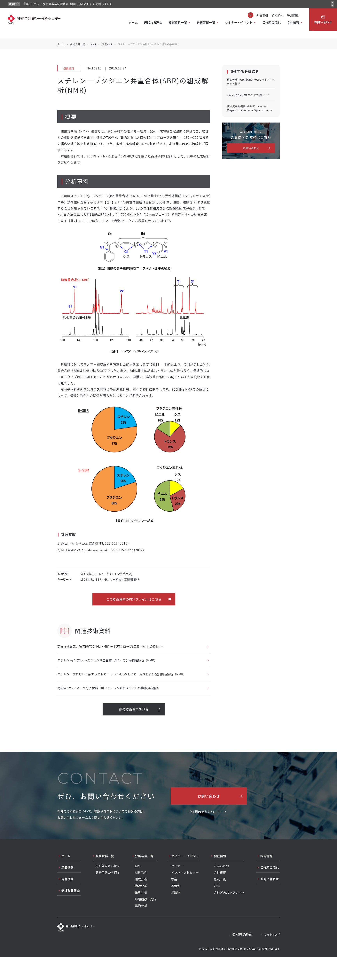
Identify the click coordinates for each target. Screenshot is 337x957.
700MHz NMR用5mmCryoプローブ (248, 95)
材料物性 (141, 872)
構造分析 (141, 886)
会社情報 (293, 22)
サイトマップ (272, 934)
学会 (174, 879)
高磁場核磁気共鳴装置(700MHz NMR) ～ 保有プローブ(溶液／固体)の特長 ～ (110, 646)
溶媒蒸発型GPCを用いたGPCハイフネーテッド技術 (251, 81)
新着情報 (262, 15)
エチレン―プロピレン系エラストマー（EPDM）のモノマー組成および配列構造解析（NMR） (121, 674)
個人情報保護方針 (242, 934)
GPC (138, 866)
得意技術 (277, 15)
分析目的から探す (108, 872)
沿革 (217, 886)
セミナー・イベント (239, 22)
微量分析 (141, 892)
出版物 (175, 892)
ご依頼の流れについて (204, 811)
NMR (93, 44)
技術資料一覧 (178, 22)
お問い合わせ (323, 19)
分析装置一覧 (206, 22)
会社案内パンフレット (229, 892)
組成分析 (141, 879)
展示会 (175, 886)
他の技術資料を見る (133, 709)
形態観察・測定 (145, 899)
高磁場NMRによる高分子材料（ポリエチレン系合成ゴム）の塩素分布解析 (108, 688)
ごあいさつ (221, 866)
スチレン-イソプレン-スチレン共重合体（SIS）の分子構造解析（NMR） (107, 660)
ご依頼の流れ (271, 22)
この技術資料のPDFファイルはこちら (133, 599)
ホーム (133, 22)
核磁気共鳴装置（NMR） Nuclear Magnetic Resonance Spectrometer (249, 108)
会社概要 (220, 872)
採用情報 (293, 15)
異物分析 (141, 905)
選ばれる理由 (153, 22)
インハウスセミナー (185, 872)
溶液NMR (107, 44)
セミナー (177, 866)
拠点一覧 (220, 879)
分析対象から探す (108, 866)
